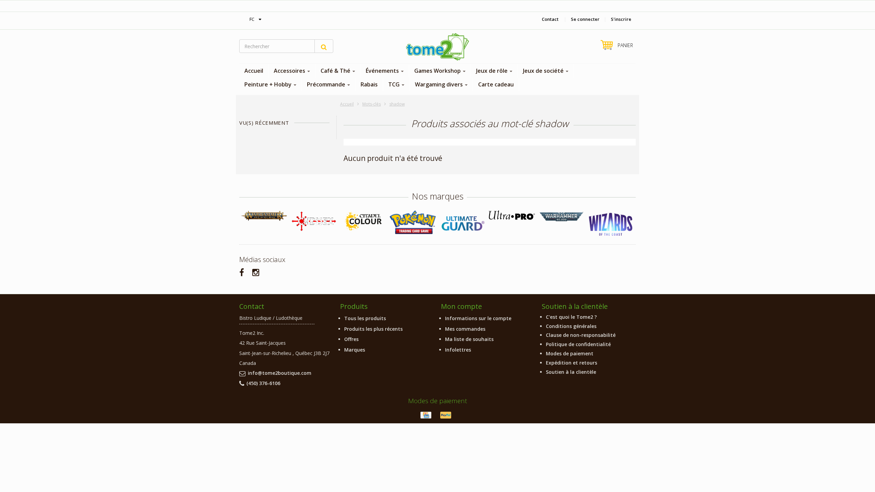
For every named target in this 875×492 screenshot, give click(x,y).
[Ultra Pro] (512, 215)
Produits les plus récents (373, 329)
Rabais (369, 84)
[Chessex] (314, 221)
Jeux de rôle (492, 70)
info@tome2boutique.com (279, 373)
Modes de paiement (569, 353)
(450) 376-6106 (263, 383)
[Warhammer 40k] (561, 216)
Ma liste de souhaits (469, 339)
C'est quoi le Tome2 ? (571, 317)
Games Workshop (438, 70)
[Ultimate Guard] (462, 223)
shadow (397, 104)
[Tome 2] (437, 46)
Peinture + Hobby (268, 84)
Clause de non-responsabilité (581, 335)
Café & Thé (336, 70)
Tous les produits (365, 318)
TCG (394, 84)
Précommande (327, 84)
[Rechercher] (323, 46)
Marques (354, 349)
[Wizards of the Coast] (611, 224)
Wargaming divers (439, 84)
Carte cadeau (496, 84)
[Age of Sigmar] (264, 215)
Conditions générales (571, 326)
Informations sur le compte (478, 318)
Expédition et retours (571, 362)
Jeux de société (544, 70)
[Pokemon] (413, 222)
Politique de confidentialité (578, 344)
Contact (550, 19)
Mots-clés (371, 104)
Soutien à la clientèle (571, 372)
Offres (351, 339)
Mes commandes (465, 329)
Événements (383, 70)
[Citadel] (363, 221)
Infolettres (458, 349)
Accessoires (290, 70)
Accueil (253, 70)
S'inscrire (621, 19)
